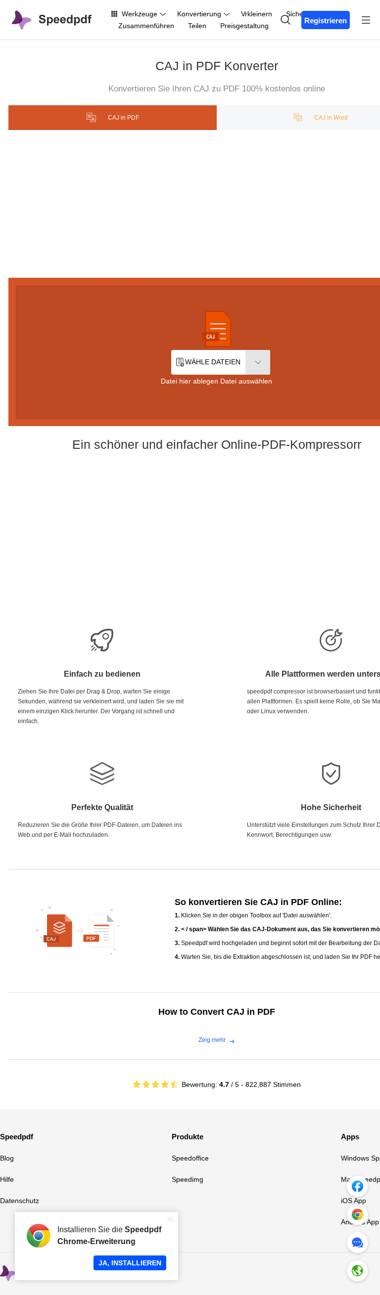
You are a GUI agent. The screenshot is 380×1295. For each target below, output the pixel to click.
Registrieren (325, 20)
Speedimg (187, 1179)
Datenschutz (19, 1201)
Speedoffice (190, 1158)
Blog (7, 1158)
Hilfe (7, 1179)
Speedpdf (16, 1136)
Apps (350, 1136)
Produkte (187, 1136)
